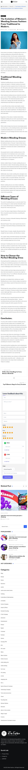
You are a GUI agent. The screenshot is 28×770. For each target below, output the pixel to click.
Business (3, 583)
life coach (3, 648)
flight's (2, 628)
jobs (2, 645)
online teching (4, 665)
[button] (23, 486)
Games (2, 638)
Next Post (22, 382)
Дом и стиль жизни (5, 710)
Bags (2, 573)
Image (4, 466)
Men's (2, 652)
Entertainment (4, 621)
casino (2, 587)
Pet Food (11, 554)
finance (2, 624)
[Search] (26, 1)
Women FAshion (4, 703)
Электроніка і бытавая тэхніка (16, 544)
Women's (3, 706)
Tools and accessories (6, 693)
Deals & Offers (4, 513)
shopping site (4, 679)
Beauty (2, 576)
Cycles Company (4, 604)
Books (2, 580)
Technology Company (5, 689)
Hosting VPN (4, 641)
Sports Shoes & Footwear (7, 686)
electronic (3, 617)
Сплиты (2, 717)
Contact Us (4, 756)
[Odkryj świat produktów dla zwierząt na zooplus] (4, 557)
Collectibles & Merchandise (7, 597)
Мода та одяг (4, 713)
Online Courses (4, 658)
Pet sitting (3, 672)
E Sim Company (4, 614)
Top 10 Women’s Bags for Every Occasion (14, 384)
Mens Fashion (4, 655)
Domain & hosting (5, 611)
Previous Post (7, 370)
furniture (3, 635)
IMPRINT (4, 758)
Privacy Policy (5, 754)
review (2, 676)
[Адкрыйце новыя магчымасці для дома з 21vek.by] (4, 537)
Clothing (2, 594)
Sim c (2, 682)
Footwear (3, 631)
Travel (2, 696)
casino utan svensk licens (7, 590)
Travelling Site (4, 699)
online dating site (5, 662)
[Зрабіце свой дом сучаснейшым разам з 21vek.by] (4, 547)
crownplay (3, 600)
